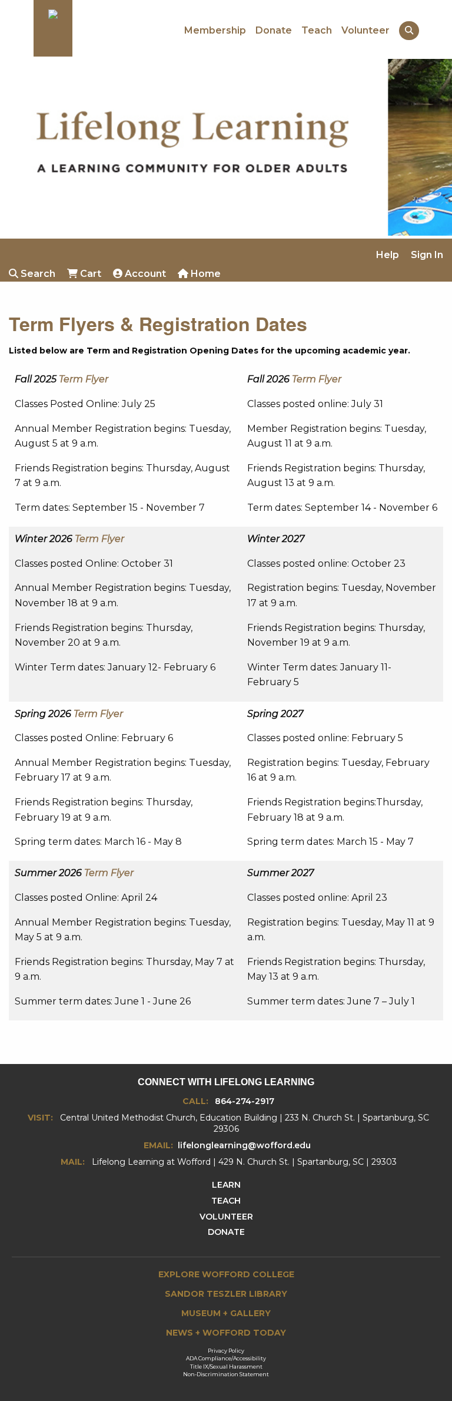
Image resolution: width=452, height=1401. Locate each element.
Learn (226, 1184)
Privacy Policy (226, 1350)
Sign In (427, 254)
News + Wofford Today (226, 1332)
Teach (316, 30)
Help (387, 254)
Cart (89, 273)
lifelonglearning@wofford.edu (244, 1145)
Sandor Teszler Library (226, 1293)
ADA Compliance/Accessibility (226, 1358)
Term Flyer (83, 379)
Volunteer (365, 30)
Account (144, 273)
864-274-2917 (244, 1101)
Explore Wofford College (226, 1274)
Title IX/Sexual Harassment (226, 1366)
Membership (215, 30)
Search (36, 273)
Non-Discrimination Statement (226, 1374)
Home (204, 273)
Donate (273, 30)
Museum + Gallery (226, 1313)
